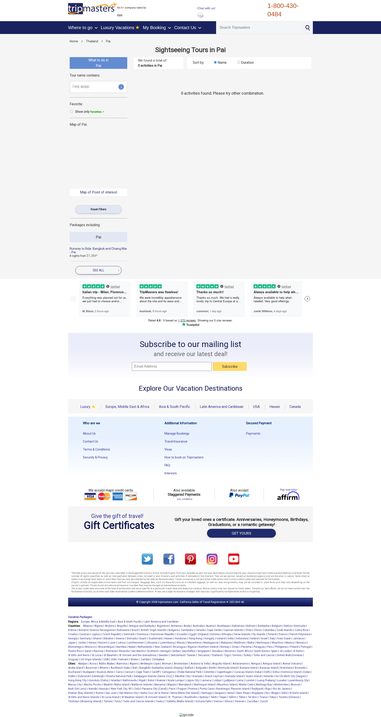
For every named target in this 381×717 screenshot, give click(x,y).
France (283, 634)
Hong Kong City (77, 680)
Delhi (267, 672)
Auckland (116, 667)
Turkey (247, 655)
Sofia (284, 692)
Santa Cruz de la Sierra (154, 692)
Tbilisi (242, 697)
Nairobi (93, 688)
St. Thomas (175, 697)
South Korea (261, 651)
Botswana (123, 630)
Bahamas (238, 625)
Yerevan (240, 701)
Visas (168, 449)
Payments (253, 433)
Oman (235, 646)
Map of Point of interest (98, 192)
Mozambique (106, 646)
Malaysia (226, 642)
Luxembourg (167, 642)
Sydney (203, 697)
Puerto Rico (75, 651)
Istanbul (116, 680)
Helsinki (268, 676)
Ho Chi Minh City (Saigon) (290, 676)
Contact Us (90, 441)
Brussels (300, 667)
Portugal (306, 646)
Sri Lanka (285, 651)
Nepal (131, 646)
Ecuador (182, 634)
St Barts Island (298, 692)
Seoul (230, 692)
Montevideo (281, 684)
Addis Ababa (106, 663)
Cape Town (142, 672)
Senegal (165, 651)
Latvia (121, 642)
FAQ (167, 465)
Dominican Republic (163, 634)
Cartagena (168, 672)
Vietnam (123, 659)
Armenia (176, 625)
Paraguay (259, 646)
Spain (274, 651)
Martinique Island (204, 684)
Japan (72, 642)
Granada (197, 676)
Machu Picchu (92, 684)
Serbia (176, 651)
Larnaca (206, 680)
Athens (103, 667)
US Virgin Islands (90, 659)
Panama (246, 646)
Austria (210, 625)
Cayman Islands (233, 630)
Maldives (239, 642)
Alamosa (121, 663)
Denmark (128, 634)
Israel (264, 638)
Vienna (217, 701)
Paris (172, 688)
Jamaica (298, 638)
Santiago (206, 692)
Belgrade (201, 667)
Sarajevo (219, 692)
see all (106, 270)
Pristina (193, 688)
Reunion (98, 651)
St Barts (298, 651)
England (203, 634)
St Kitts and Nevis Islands (83, 697)
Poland (294, 646)
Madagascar (211, 642)
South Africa (244, 651)
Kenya (92, 642)
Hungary (209, 638)
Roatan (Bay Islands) (81, 692)
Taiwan (191, 655)
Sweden (163, 655)
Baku (127, 667)
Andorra (110, 625)
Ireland (254, 638)
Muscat (295, 684)
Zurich (264, 701)
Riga (268, 688)
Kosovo (102, 642)
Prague (181, 688)
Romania (111, 651)
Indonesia (242, 638)
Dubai (306, 672)
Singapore (204, 651)
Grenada (132, 638)
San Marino (138, 651)
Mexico (289, 642)
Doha (276, 672)
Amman (167, 663)
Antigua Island (271, 663)
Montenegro (75, 646)
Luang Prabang (266, 680)
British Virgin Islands (153, 630)
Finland (272, 634)
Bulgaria (173, 630)
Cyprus (96, 634)
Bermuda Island (228, 667)
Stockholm (190, 697)
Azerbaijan (223, 625)
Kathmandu (130, 680)
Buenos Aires (105, 672)
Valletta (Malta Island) (179, 701)
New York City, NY (121, 688)
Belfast (189, 667)
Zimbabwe (158, 659)
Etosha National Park (119, 676)
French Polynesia (299, 634)
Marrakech (185, 684)
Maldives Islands (141, 684)
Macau (181, 642)
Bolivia (72, 630)
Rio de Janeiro (282, 688)
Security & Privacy (95, 457)
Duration (247, 62)
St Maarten (110, 655)
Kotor (151, 680)
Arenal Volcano (291, 663)
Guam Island (253, 676)
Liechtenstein (135, 642)
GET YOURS (241, 533)
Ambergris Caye (150, 663)
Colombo (209, 672)
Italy (272, 638)
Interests (170, 473)
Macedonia (194, 642)
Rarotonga (222, 688)
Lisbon (217, 680)
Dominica (142, 634)
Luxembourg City (298, 680)
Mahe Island (121, 684)
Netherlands (144, 646)
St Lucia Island (110, 697)
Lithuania (151, 642)
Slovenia (229, 651)
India (231, 638)
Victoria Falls (203, 701)
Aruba (186, 625)
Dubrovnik (84, 676)
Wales (134, 659)
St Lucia (96, 655)
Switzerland (177, 655)
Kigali (142, 680)
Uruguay (73, 659)
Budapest (89, 672)
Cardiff (155, 672)
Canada (200, 630)
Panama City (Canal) (154, 688)
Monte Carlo (246, 684)
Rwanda (124, 651)
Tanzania (203, 655)
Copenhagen (224, 672)
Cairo (119, 672)
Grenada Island (234, 676)
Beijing (178, 667)
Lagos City (192, 680)
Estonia (215, 634)
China (257, 630)
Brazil (135, 630)
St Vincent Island (155, 697)
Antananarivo (240, 663)
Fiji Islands (258, 634)
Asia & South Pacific (130, 621)
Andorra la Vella (200, 663)
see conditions (184, 499)
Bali (135, 667)
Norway (224, 646)
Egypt (192, 634)
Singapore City (260, 692)
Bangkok (144, 667)
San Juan (111, 692)
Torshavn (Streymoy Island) (84, 701)
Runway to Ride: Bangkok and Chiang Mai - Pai (98, 250)
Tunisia (236, 655)
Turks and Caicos (264, 655)
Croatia (72, 634)
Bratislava (286, 667)
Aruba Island (75, 667)
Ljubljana (229, 680)
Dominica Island (291, 672)
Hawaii (168, 638)
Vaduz (160, 701)
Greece (120, 638)
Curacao (84, 634)
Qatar (87, 651)
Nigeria (192, 646)
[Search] (307, 27)
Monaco (301, 642)
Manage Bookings (176, 433)
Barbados (264, 625)
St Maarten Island (132, 697)
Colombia (269, 630)
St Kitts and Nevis (79, 655)
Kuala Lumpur (176, 680)
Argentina (163, 625)
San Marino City (128, 692)
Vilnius (228, 701)
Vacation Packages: (80, 617)
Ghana (97, 638)
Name (222, 62)
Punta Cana (207, 688)
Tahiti (213, 697)
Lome (240, 680)
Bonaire (83, 630)
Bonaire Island (249, 667)
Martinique (262, 642)
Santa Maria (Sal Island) (184, 692)
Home (74, 41)
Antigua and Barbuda (142, 625)
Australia (198, 625)
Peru (270, 646)
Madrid (108, 684)
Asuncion (91, 667)
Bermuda (299, 625)
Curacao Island (243, 672)
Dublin (72, 676)
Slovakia (217, 651)
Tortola (108, 701)
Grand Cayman (214, 676)
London (250, 680)
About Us (89, 433)
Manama (159, 684)
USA (105, 659)
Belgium (277, 625)
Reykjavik (257, 688)
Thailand (92, 41)
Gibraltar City (182, 676)
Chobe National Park (189, 672)
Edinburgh (98, 676)
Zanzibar (252, 701)
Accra (93, 663)
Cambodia (187, 630)
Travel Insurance (175, 441)
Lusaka (281, 680)
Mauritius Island (227, 684)
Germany (85, 638)
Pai (108, 41)
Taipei (222, 697)
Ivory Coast (284, 638)
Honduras (181, 638)
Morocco (90, 646)
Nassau (104, 688)
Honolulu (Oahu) (99, 680)
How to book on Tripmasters (184, 457)
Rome (99, 692)
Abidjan (82, 663)
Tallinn (232, 697)
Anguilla (122, 625)
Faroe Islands (242, 634)
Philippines (281, 646)
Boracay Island (269, 667)
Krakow (161, 680)
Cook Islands (285, 630)
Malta (250, 642)
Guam (142, 638)
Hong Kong (195, 638)
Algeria (98, 625)
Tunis (117, 701)
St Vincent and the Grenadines (137, 655)
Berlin (212, 667)
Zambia (145, 659)
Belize (288, 625)
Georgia (73, 638)
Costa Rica (301, 630)
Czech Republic (111, 634)
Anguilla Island (221, 663)
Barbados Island (162, 667)
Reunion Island (240, 688)
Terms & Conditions (96, 449)
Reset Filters (98, 209)
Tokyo (272, 697)
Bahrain (251, 625)
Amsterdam (181, 663)
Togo (227, 655)
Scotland (152, 651)
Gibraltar (108, 638)
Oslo (137, 688)
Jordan (82, 642)
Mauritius (277, 642)
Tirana (263, 697)
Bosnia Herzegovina (102, 630)
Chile (248, 630)
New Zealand (163, 646)
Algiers (133, 663)
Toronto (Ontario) (288, 697)
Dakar (258, 672)
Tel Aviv (252, 697)
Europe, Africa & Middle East (98, 621)
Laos (113, 642)
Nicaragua (179, 646)
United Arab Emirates (290, 655)
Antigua (255, 663)
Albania (87, 625)
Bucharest (74, 672)
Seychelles (188, 651)
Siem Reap (242, 692)
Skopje (275, 692)
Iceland (221, 638)
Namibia (121, 646)
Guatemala (155, 638)
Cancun (129, 672)
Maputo (171, 684)
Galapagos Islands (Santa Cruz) (153, 676)
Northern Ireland (208, 646)
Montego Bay (264, 684)
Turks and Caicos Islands (138, 701)
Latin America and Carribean (161, 621)
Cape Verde (214, 630)
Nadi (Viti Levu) (77, 688)
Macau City (75, 684)
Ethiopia (227, 634)
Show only (89, 111)
